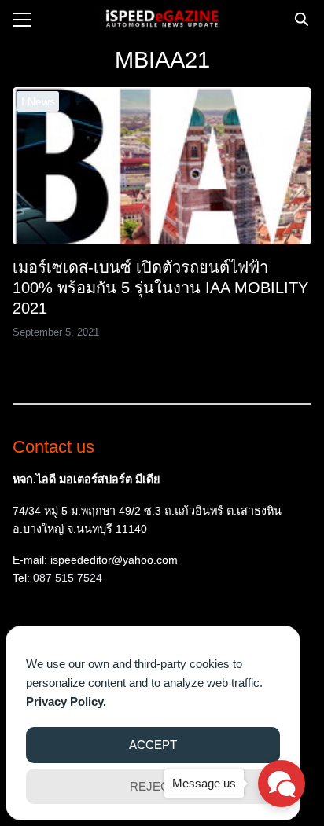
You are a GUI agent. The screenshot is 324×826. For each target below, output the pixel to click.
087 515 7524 (67, 577)
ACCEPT (153, 744)
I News (38, 101)
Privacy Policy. (66, 701)
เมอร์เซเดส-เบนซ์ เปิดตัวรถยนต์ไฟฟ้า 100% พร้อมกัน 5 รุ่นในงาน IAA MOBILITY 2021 (160, 288)
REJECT (153, 786)
